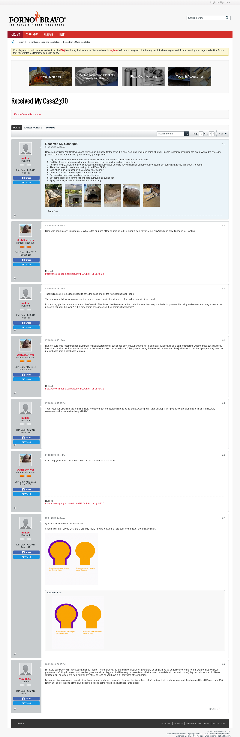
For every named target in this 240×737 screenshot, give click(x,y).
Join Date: (21, 170)
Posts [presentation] (16, 128)
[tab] (16, 127)
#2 (223, 225)
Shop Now (32, 34)
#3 (223, 288)
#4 (223, 340)
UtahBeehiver (25, 240)
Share (28, 178)
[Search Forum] (227, 18)
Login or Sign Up (219, 2)
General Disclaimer (198, 723)
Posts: (24, 173)
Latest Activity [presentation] (33, 128)
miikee (25, 158)
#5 (223, 403)
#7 (223, 518)
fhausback (25, 678)
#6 (223, 455)
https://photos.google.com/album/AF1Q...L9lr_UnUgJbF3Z (74, 274)
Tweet (28, 182)
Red (19, 723)
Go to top (219, 723)
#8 (223, 664)
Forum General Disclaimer (27, 114)
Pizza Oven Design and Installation (43, 42)
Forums (15, 34)
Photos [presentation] (50, 128)
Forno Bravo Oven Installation (76, 42)
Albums (48, 34)
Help (61, 34)
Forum (21, 42)
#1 (223, 143)
